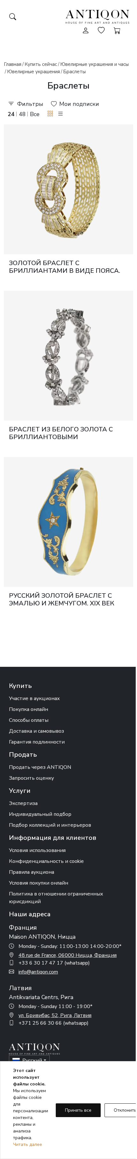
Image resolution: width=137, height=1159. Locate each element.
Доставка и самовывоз (36, 731)
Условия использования (37, 850)
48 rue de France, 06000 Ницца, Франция (67, 955)
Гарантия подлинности (37, 741)
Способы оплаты (28, 720)
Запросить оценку (31, 778)
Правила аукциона (31, 872)
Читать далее (27, 1144)
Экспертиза (23, 803)
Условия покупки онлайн (38, 883)
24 (11, 114)
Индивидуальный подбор (40, 814)
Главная (12, 64)
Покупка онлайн (28, 709)
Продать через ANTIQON (40, 767)
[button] (50, 113)
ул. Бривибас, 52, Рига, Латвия (54, 1015)
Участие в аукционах (34, 698)
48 (22, 114)
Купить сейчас (41, 64)
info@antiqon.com (38, 971)
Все (35, 114)
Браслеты (74, 71)
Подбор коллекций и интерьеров (50, 825)
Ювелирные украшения (33, 71)
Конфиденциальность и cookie (46, 861)
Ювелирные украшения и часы (94, 64)
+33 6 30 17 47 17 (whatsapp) (54, 962)
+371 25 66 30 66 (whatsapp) (53, 1023)
